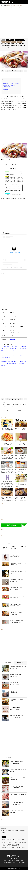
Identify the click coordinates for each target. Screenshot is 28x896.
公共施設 (17, 844)
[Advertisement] (14, 23)
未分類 (2, 833)
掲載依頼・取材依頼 (12, 862)
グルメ (7, 40)
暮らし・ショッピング (16, 847)
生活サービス (24, 847)
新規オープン (13, 41)
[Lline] (12, 71)
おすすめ (3, 41)
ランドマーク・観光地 (6, 844)
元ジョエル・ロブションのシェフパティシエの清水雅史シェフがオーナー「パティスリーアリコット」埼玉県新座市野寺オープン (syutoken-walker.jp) (13, 348)
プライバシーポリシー (14, 863)
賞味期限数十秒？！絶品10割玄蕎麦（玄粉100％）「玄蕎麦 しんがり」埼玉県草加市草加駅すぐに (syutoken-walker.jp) (13, 363)
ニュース (22, 840)
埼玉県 (3, 40)
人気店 (8, 41)
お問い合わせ (5, 862)
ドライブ (18, 840)
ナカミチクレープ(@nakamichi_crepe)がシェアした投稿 (15, 267)
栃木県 (16, 830)
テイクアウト (22, 404)
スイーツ (12, 40)
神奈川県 (20, 830)
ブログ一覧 (22, 860)
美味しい (16, 406)
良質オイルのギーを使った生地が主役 (11, 83)
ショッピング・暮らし (6, 840)
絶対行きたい (19, 41)
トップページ (5, 860)
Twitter (11, 858)
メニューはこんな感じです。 (10, 85)
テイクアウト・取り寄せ (19, 40)
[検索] (23, 2)
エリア (2, 830)
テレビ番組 (14, 840)
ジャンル (3, 839)
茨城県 (3, 832)
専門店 (13, 845)
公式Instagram (7, 86)
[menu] (26, 2)
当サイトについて (20, 862)
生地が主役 (12, 406)
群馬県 (24, 830)
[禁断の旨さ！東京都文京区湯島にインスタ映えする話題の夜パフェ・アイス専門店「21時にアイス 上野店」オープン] (20, 410)
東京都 (13, 830)
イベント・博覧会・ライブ (10, 839)
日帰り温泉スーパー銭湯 (6, 847)
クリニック (18, 839)
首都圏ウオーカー (14, 856)
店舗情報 (6, 89)
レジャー (13, 844)
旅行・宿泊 (17, 845)
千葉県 (6, 830)
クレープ (14, 404)
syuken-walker (8, 402)
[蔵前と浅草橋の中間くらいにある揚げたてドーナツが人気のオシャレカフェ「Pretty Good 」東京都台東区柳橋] (7, 410)
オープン (4, 404)
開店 (19, 406)
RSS (16, 858)
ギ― (11, 404)
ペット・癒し (9, 842)
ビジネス (4, 842)
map (5, 88)
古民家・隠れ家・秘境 (6, 845)
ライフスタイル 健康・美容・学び (19, 842)
